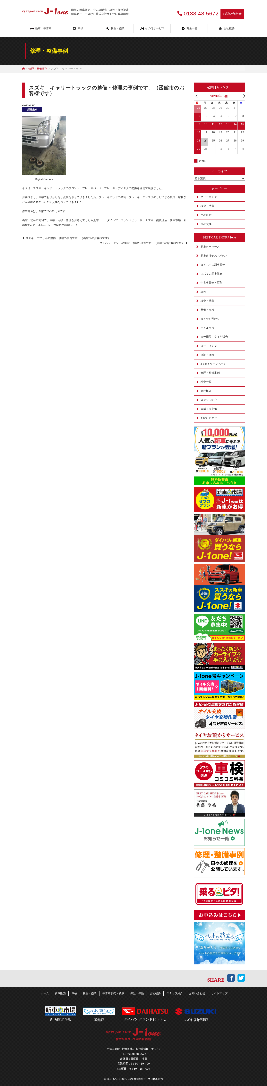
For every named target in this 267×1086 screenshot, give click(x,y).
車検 (80, 28)
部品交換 (32, 109)
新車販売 (60, 993)
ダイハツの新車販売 (213, 264)
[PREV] (197, 96)
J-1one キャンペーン (213, 363)
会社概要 (206, 390)
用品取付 (206, 214)
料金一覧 (191, 28)
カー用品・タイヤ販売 (214, 336)
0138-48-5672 (201, 14)
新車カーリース (210, 246)
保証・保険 (207, 354)
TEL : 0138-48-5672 (133, 1053)
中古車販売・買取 (211, 282)
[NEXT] (241, 96)
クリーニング (209, 196)
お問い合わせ (232, 13)
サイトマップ (219, 993)
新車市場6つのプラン (214, 255)
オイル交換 (207, 327)
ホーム (45, 993)
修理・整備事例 (37, 68)
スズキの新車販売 (211, 273)
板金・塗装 (118, 28)
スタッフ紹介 (209, 399)
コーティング (209, 345)
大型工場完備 (209, 408)
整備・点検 (207, 309)
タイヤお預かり (210, 318)
